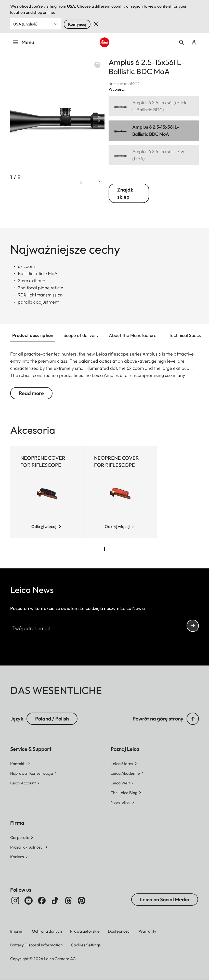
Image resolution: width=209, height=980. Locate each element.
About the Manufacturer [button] (134, 335)
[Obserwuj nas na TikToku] (55, 900)
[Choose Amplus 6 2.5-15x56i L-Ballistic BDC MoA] (154, 130)
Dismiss (96, 24)
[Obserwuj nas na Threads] (68, 900)
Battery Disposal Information (36, 944)
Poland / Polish (52, 718)
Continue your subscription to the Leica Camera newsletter (193, 626)
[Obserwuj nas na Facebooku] (42, 900)
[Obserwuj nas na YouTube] (28, 900)
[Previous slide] (81, 182)
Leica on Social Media (164, 899)
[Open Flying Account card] (194, 42)
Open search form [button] (181, 42)
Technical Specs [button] (185, 335)
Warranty (147, 931)
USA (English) (25, 23)
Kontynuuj (77, 24)
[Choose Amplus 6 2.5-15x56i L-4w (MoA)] (154, 155)
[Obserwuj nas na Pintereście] (81, 900)
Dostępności (119, 931)
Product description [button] (32, 335)
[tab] (104, 549)
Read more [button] (31, 393)
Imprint (17, 931)
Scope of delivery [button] (81, 335)
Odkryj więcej (43, 526)
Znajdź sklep (125, 193)
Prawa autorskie (85, 931)
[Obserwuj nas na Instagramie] (15, 900)
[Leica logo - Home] (104, 42)
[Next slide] (99, 182)
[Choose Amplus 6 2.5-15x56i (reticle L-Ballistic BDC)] (154, 106)
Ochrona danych (47, 931)
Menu (27, 42)
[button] (193, 719)
